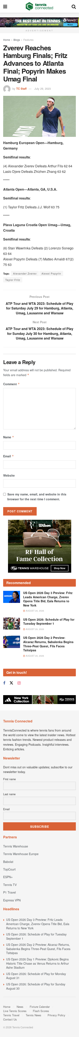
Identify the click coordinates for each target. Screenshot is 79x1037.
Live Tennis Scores (15, 1011)
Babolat (8, 862)
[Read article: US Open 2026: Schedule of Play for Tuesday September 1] (11, 624)
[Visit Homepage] (39, 6)
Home (6, 39)
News (20, 1007)
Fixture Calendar (40, 1007)
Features (28, 39)
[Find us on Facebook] (4, 683)
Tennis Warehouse (15, 846)
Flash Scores (41, 1011)
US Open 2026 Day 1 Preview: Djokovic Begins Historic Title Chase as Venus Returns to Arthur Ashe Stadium (37, 963)
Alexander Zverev (25, 273)
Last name (9, 794)
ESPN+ (8, 877)
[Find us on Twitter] (11, 683)
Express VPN (12, 900)
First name (9, 779)
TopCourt (9, 869)
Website (9, 475)
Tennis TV (10, 885)
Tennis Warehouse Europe (21, 854)
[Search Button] (74, 6)
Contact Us (10, 1019)
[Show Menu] (5, 6)
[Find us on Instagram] (19, 683)
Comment (11, 384)
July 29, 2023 (42, 89)
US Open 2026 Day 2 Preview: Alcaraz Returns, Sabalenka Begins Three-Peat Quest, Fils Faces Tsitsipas (48, 643)
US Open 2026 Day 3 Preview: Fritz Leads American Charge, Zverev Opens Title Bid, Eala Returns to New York (47, 599)
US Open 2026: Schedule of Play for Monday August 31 (36, 976)
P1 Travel (9, 892)
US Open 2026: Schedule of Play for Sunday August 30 (35, 986)
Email (8, 456)
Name (8, 437)
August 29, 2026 (34, 610)
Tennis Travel (11, 1015)
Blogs (16, 39)
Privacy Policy (56, 1015)
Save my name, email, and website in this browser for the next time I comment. (36, 496)
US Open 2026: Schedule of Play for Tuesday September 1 (48, 621)
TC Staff (21, 89)
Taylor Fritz (12, 280)
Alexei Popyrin (51, 273)
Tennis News (33, 1015)
